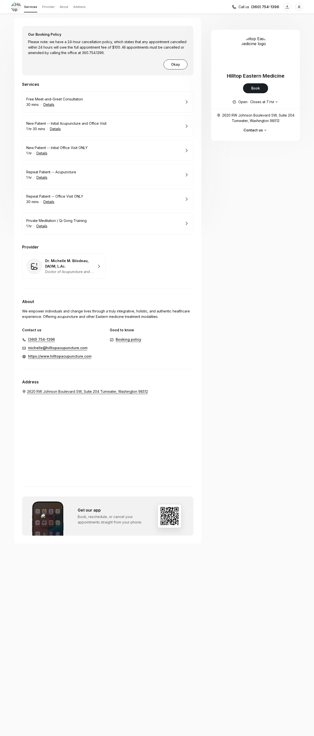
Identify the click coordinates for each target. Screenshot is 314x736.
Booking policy (128, 339)
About (64, 7)
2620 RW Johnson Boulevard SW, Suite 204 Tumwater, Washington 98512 (258, 118)
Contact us (253, 130)
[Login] (299, 7)
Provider (48, 7)
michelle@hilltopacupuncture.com (57, 348)
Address (79, 7)
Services (30, 7)
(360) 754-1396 (265, 7)
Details (48, 104)
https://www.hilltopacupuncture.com (59, 356)
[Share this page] (287, 7)
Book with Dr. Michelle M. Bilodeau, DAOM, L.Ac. (63, 266)
